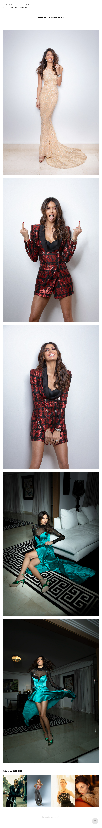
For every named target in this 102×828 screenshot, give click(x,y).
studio (5, 7)
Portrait (18, 5)
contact (14, 7)
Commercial (8, 5)
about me (23, 7)
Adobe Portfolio (55, 817)
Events (26, 5)
